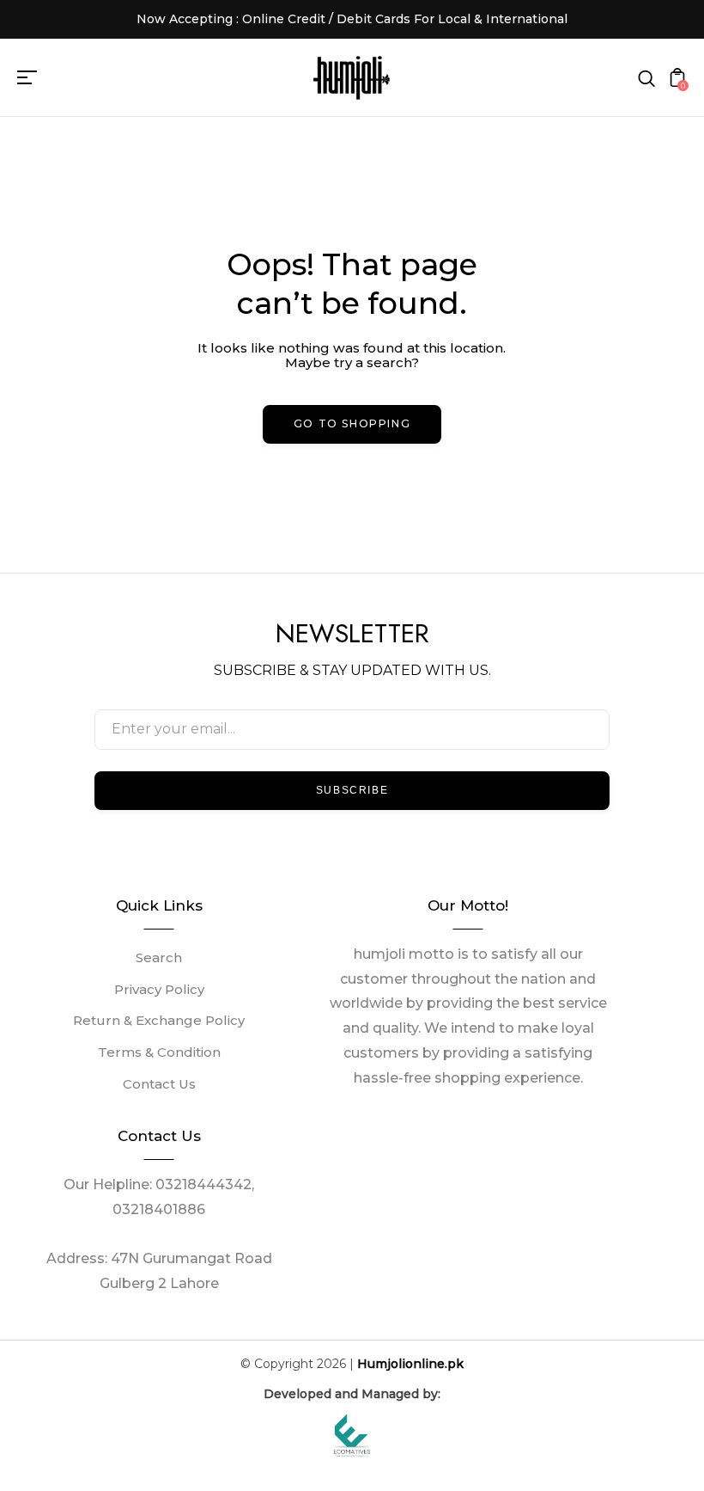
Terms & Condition (159, 1052)
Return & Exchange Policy (159, 1020)
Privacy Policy (159, 989)
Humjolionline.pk (410, 1363)
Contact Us (159, 1084)
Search (159, 957)
